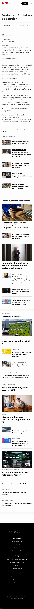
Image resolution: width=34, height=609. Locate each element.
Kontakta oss (17, 580)
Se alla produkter (17, 551)
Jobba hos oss (17, 583)
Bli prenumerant (17, 541)
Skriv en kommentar (25, 130)
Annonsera (17, 548)
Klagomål (17, 565)
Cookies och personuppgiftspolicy (17, 559)
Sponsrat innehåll (17, 568)
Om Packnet (17, 586)
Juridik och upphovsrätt (17, 562)
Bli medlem (17, 544)
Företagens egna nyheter (11, 316)
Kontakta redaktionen (17, 577)
